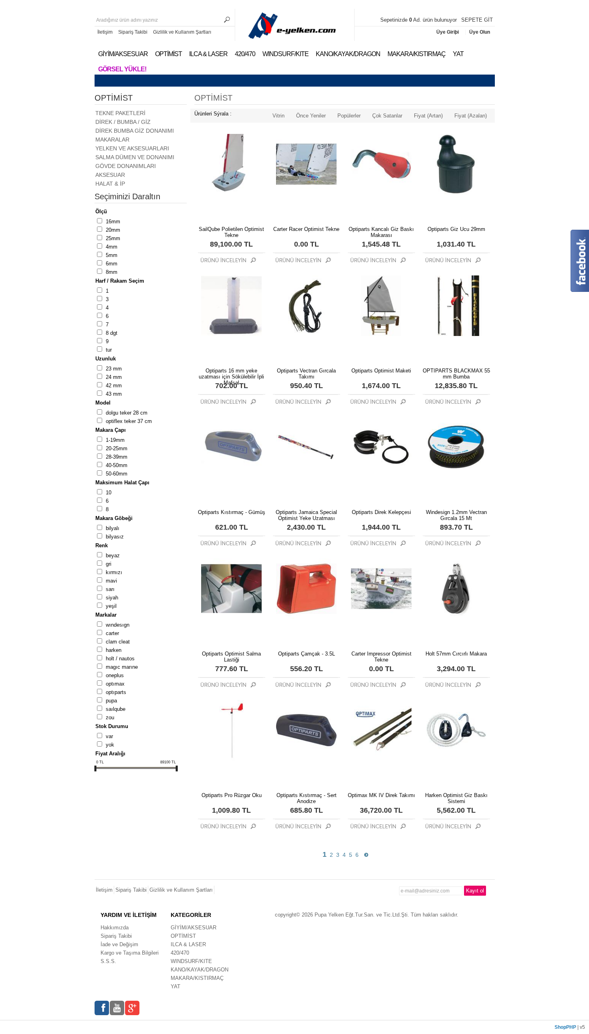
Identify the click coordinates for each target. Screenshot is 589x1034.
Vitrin (278, 116)
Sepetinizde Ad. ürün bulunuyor (419, 20)
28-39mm (116, 457)
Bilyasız (115, 537)
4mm (111, 247)
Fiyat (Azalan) (470, 116)
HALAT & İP (110, 183)
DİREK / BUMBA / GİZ (123, 122)
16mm (113, 222)
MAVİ (111, 581)
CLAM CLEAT (118, 642)
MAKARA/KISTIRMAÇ (416, 54)
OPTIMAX (115, 684)
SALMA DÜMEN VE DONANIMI (134, 157)
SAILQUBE (115, 709)
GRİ (108, 564)
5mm (111, 255)
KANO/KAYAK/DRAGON (348, 54)
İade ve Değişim (119, 944)
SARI (110, 589)
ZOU (110, 717)
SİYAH (112, 598)
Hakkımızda (115, 928)
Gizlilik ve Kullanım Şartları (182, 32)
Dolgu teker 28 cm (126, 413)
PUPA (111, 701)
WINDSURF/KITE (285, 54)
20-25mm (116, 448)
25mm (113, 238)
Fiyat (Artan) (428, 116)
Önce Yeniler (311, 116)
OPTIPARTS (116, 692)
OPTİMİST (168, 54)
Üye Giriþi (448, 32)
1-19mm (115, 440)
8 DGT (111, 333)
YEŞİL (111, 606)
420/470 (245, 54)
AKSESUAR (110, 175)
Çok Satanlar (387, 116)
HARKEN (113, 650)
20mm (113, 230)
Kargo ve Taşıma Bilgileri (130, 953)
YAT (458, 54)
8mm (111, 272)
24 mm (114, 377)
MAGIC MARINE (122, 667)
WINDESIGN (117, 625)
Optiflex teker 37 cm (129, 421)
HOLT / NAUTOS (120, 659)
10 (108, 493)
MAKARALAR (112, 139)
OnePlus (115, 675)
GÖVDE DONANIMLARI (125, 166)
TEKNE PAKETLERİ (120, 113)
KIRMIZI (114, 572)
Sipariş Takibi (132, 32)
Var (109, 736)
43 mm (114, 394)
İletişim (105, 32)
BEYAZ (113, 555)
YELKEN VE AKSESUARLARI (132, 148)
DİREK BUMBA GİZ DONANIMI (134, 130)
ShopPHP (565, 1027)
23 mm (114, 369)
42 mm (114, 385)
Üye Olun (479, 32)
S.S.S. (108, 961)
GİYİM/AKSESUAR (123, 54)
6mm (111, 264)
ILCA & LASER (208, 54)
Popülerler (349, 116)
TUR (109, 350)
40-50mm (116, 465)
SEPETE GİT (477, 20)
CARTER (112, 633)
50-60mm (116, 474)
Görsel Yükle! (122, 69)
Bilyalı (112, 528)
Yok (110, 745)
